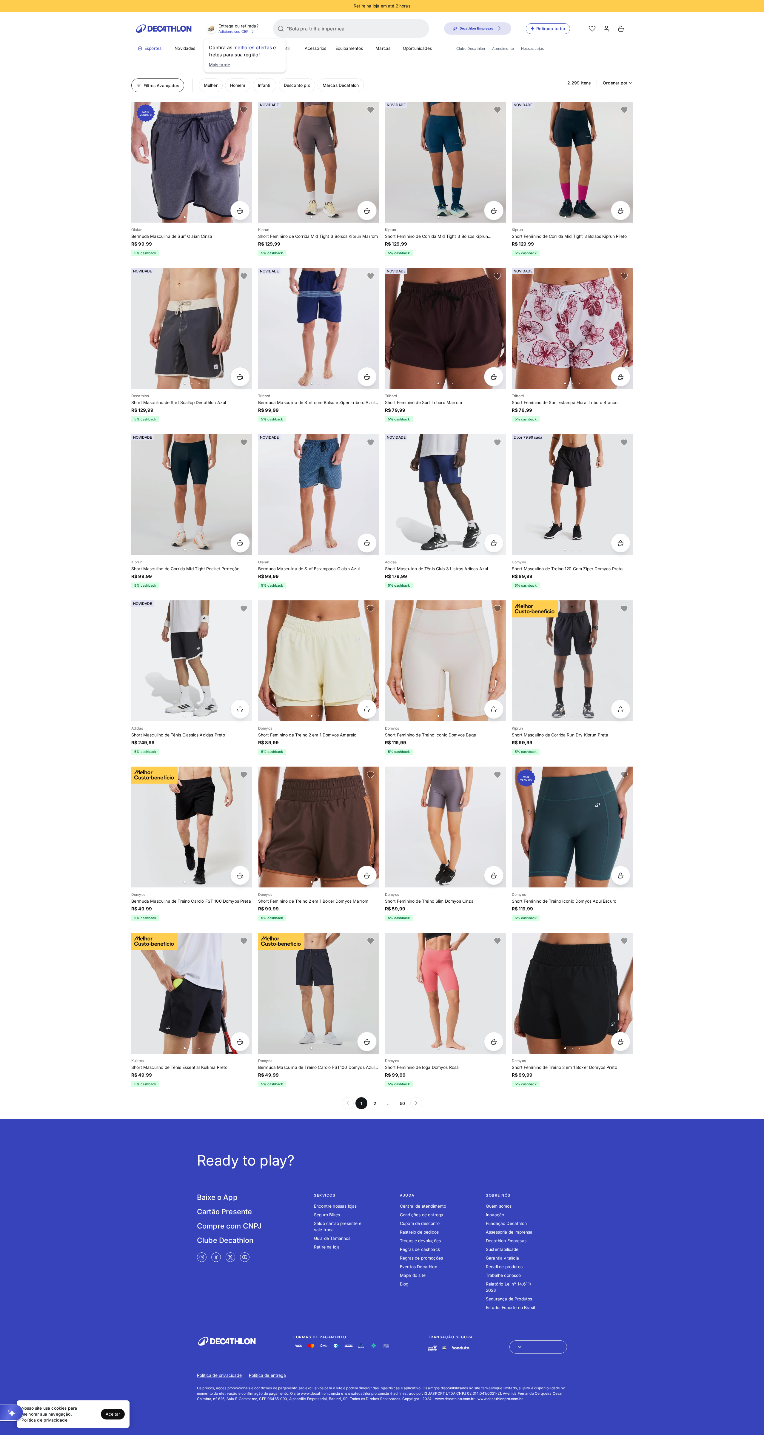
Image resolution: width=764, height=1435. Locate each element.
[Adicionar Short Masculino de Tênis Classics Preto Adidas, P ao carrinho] (240, 709)
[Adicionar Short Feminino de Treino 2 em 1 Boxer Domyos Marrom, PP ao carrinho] (367, 875)
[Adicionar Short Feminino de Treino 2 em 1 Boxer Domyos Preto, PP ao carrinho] (620, 1041)
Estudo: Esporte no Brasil (510, 1307)
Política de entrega (267, 1375)
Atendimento (503, 48)
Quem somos (499, 1206)
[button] (11, 1413)
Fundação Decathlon (506, 1223)
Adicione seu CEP (233, 31)
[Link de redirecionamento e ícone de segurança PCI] (444, 1348)
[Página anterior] (348, 1103)
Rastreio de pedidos (419, 1231)
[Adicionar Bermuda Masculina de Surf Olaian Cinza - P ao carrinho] (240, 210)
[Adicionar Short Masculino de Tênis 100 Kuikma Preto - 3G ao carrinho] (240, 1041)
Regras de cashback (420, 1249)
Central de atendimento (423, 1206)
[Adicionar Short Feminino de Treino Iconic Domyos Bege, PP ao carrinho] (493, 709)
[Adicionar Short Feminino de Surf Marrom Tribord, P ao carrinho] (493, 376)
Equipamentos (349, 48)
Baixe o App (217, 1197)
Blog (404, 1283)
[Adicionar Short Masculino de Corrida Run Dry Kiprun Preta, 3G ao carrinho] (620, 709)
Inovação (495, 1214)
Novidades (185, 48)
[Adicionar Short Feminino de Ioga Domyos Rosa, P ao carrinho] (493, 1041)
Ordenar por (615, 82)
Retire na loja (327, 1246)
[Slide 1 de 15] (572, 162)
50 (402, 1103)
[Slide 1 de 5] (445, 328)
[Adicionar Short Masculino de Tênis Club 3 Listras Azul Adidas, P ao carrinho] (493, 543)
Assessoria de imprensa (509, 1231)
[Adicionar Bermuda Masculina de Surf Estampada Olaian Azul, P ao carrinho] (367, 543)
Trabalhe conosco (503, 1275)
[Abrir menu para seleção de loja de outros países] (538, 1347)
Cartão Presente (224, 1211)
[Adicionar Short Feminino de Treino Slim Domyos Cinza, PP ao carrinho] (493, 875)
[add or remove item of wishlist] (243, 110)
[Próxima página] (416, 1103)
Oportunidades (417, 48)
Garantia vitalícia (502, 1257)
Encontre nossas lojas (335, 1206)
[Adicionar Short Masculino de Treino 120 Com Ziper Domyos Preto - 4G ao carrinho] (620, 543)
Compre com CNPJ (229, 1226)
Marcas (382, 48)
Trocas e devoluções (420, 1240)
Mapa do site (413, 1275)
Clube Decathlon (470, 48)
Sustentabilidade (502, 1249)
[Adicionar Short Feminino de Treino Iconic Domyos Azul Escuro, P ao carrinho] (620, 875)
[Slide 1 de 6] (191, 162)
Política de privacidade (219, 1375)
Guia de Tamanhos (332, 1238)
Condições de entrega (421, 1214)
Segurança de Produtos (509, 1298)
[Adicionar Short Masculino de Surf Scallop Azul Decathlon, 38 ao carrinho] (240, 376)
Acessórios (315, 48)
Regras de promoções (421, 1257)
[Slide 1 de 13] (318, 162)
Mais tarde (219, 64)
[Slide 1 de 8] (572, 328)
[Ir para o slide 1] (184, 217)
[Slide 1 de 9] (318, 494)
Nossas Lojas (532, 48)
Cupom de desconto (420, 1223)
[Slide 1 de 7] (191, 328)
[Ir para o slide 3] (199, 217)
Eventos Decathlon (418, 1266)
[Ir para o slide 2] (191, 217)
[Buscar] (280, 28)
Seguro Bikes (327, 1214)
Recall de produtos (504, 1266)
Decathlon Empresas (506, 1240)
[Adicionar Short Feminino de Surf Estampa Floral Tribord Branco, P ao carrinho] (620, 376)
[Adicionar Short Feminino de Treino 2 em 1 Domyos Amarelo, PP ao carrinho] (367, 709)
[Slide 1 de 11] (318, 328)
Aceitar (113, 1413)
